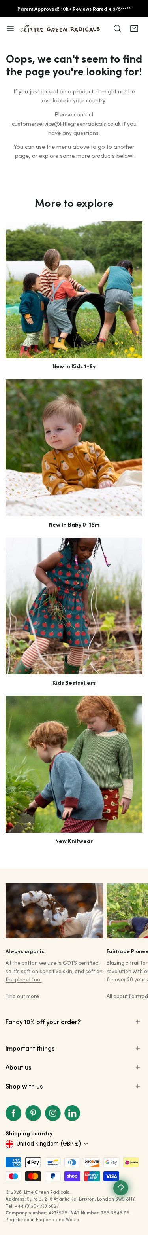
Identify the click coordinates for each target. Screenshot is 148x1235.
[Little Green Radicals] (60, 28)
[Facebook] (14, 1113)
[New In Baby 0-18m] (74, 447)
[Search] (117, 28)
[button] (134, 28)
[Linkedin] (72, 1113)
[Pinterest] (33, 1113)
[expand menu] (10, 28)
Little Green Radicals (46, 1192)
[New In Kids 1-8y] (74, 289)
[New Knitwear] (74, 764)
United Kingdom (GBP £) (49, 1144)
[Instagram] (53, 1113)
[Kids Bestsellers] (74, 606)
